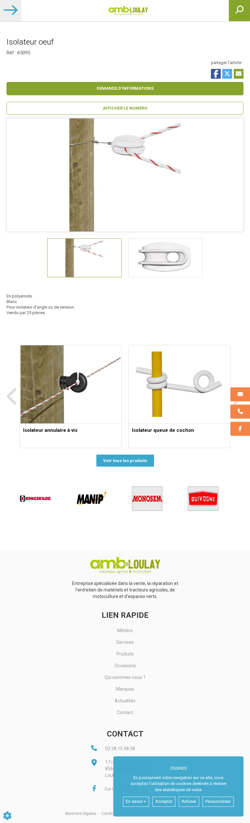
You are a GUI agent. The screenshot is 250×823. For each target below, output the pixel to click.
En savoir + (136, 801)
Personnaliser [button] (218, 801)
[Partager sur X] (227, 74)
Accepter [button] (164, 801)
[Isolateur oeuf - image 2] (165, 257)
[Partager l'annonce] (238, 74)
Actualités (125, 700)
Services (125, 642)
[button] (125, 108)
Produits (125, 654)
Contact (125, 712)
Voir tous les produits (125, 460)
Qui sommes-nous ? (125, 677)
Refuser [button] (189, 801)
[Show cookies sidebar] (7, 816)
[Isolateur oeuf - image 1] (84, 257)
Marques (125, 689)
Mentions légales (80, 813)
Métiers (125, 630)
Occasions (125, 665)
